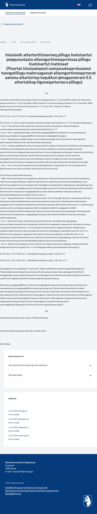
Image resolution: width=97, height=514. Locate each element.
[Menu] (90, 5)
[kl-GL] (78, 5)
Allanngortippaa (15, 375)
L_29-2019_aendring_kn (18, 435)
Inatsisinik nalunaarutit (15, 12)
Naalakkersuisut (13, 493)
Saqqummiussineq (38, 12)
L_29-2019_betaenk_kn (18, 427)
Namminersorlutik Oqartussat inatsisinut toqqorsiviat (32, 490)
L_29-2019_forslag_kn (17, 411)
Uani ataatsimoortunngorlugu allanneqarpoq (27, 365)
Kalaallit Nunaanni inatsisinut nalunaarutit (26, 487)
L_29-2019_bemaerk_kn (18, 419)
